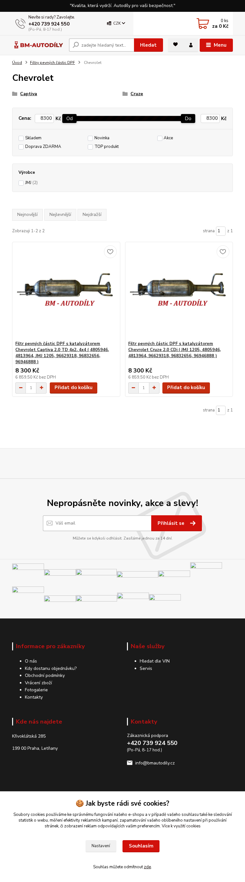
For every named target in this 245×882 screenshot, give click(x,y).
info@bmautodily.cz (155, 763)
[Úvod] (38, 45)
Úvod (17, 62)
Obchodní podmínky (45, 675)
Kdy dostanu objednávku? (51, 668)
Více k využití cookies (181, 826)
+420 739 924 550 (49, 24)
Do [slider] (188, 118)
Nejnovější (27, 214)
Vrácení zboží (38, 683)
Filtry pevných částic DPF (52, 62)
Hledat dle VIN (155, 661)
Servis (146, 668)
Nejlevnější (60, 214)
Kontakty (34, 697)
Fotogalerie (36, 690)
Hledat (148, 45)
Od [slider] (69, 118)
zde (147, 867)
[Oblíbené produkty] (175, 44)
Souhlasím (141, 846)
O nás (31, 661)
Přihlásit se (172, 523)
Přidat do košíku (74, 387)
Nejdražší (92, 214)
